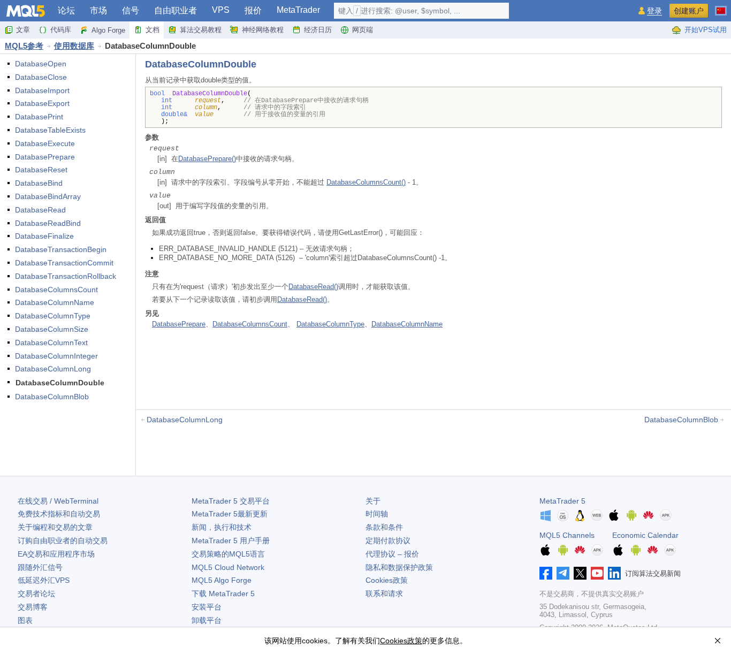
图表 (25, 620)
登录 (654, 11)
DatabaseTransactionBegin (60, 249)
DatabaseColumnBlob (52, 396)
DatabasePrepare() (207, 159)
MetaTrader (298, 9)
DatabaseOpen (40, 63)
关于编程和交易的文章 (55, 527)
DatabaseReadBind (48, 223)
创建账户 (689, 10)
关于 (373, 501)
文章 (23, 30)
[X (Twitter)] (580, 573)
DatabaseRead (40, 210)
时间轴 (377, 513)
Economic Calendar (645, 535)
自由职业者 (175, 10)
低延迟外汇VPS (44, 580)
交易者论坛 (36, 593)
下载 (223, 593)
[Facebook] (545, 573)
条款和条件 (384, 527)
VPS (221, 9)
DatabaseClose (41, 77)
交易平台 (231, 501)
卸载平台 (207, 620)
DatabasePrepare (45, 157)
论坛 (66, 10)
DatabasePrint (39, 116)
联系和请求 (384, 593)
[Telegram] (563, 573)
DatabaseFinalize (44, 236)
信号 (130, 10)
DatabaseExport (42, 103)
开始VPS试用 (705, 30)
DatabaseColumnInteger (56, 356)
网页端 (362, 30)
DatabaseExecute (45, 143)
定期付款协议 (388, 540)
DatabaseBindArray (48, 196)
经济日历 (318, 30)
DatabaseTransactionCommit (64, 262)
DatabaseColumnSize (51, 329)
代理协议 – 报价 (392, 554)
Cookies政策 (387, 580)
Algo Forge (108, 30)
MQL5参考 (24, 45)
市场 (98, 10)
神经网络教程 (263, 30)
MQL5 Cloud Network (228, 567)
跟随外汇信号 (40, 567)
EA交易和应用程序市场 (56, 554)
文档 (152, 30)
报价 (253, 10)
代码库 (60, 30)
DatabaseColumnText (51, 342)
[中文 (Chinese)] (721, 6)
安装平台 (207, 607)
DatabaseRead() (313, 287)
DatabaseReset (41, 169)
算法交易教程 (201, 30)
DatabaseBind (39, 183)
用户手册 (231, 540)
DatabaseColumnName (54, 302)
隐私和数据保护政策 (399, 567)
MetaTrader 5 (562, 501)
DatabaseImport (42, 90)
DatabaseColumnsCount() (366, 182)
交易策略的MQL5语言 (228, 554)
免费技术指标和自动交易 (59, 513)
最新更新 (230, 513)
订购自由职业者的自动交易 (63, 540)
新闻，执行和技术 (222, 527)
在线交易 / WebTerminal (58, 501)
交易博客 (33, 607)
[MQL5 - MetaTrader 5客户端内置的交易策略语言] (25, 11)
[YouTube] (597, 573)
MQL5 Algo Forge (222, 580)
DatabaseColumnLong (53, 368)
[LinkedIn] (614, 573)
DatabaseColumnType (52, 315)
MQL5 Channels (567, 535)
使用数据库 (74, 45)
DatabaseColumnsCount (56, 289)
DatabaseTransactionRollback (65, 276)
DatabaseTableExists (50, 130)
